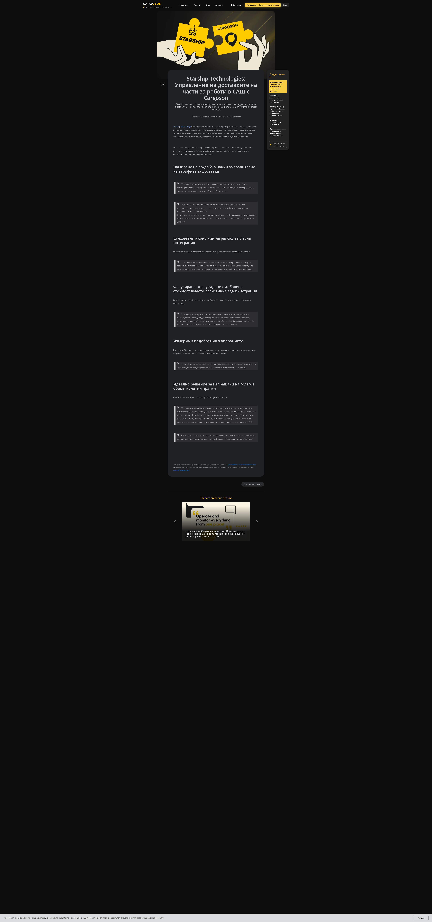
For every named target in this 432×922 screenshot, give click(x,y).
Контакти (219, 5)
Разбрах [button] (421, 918)
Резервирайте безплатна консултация (263, 5)
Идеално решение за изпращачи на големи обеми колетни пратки (278, 132)
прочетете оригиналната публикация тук (241, 465)
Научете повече (102, 918)
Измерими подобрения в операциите (275, 122)
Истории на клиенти (253, 484)
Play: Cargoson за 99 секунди (279, 144)
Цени (208, 5)
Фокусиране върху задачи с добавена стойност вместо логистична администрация (277, 111)
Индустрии (183, 5)
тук (162, 918)
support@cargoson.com (181, 470)
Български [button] (237, 5)
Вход (285, 5)
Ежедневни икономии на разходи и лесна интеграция (276, 99)
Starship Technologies (182, 126)
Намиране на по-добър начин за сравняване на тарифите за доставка (276, 86)
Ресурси (197, 5)
